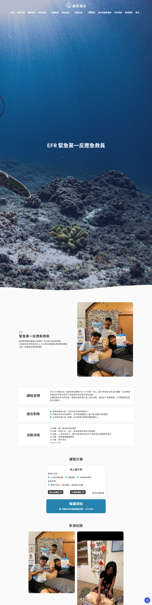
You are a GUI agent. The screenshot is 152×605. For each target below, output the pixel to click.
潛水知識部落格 (104, 12)
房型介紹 (78, 12)
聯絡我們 (129, 12)
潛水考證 (42, 12)
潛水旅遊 (65, 12)
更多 (137, 12)
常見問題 (118, 12)
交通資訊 (91, 12)
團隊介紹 (21, 12)
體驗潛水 (31, 12)
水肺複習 (55, 12)
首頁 (12, 12)
